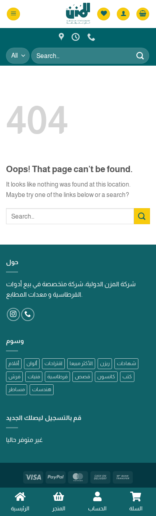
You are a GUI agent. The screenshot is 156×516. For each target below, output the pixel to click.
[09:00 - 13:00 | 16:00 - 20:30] (77, 37)
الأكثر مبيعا (81, 363)
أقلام (13, 363)
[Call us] (27, 314)
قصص (82, 376)
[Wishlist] (103, 14)
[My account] (123, 14)
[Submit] (140, 55)
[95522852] (92, 37)
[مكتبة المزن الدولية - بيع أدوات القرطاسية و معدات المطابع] (78, 14)
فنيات (34, 376)
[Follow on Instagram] (13, 314)
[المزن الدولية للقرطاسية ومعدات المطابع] (62, 37)
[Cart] (142, 14)
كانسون (106, 376)
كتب (127, 376)
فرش (14, 376)
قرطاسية (57, 376)
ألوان (31, 363)
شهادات (126, 363)
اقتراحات (53, 363)
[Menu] (13, 14)
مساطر (16, 389)
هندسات (41, 389)
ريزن (105, 363)
